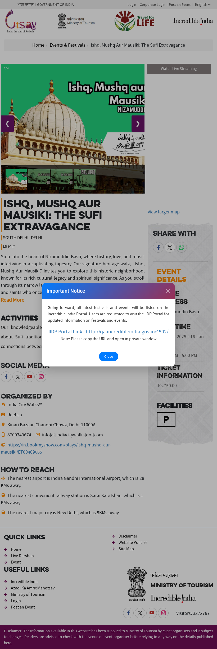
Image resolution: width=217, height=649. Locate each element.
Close (108, 356)
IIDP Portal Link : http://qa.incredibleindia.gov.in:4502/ (108, 331)
